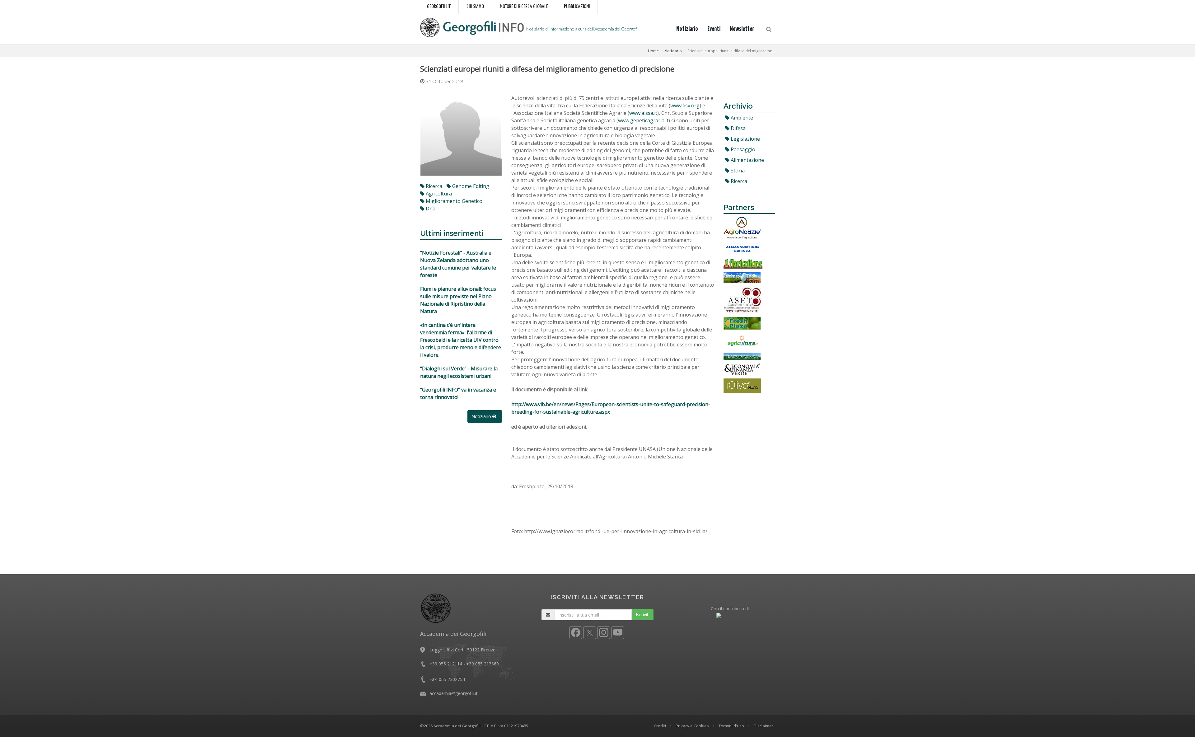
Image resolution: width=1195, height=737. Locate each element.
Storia (737, 170)
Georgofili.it (439, 6)
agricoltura (438, 193)
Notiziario (687, 29)
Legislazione (744, 138)
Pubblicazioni (577, 6)
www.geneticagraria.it (643, 120)
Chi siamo (475, 6)
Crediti (660, 726)
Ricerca (738, 181)
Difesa (737, 128)
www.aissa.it (643, 113)
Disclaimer (763, 726)
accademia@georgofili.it (453, 693)
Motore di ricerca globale (524, 6)
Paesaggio (742, 149)
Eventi (713, 29)
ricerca (433, 186)
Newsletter (742, 29)
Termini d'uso (731, 726)
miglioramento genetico (453, 201)
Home (653, 51)
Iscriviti (642, 614)
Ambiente (741, 117)
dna (429, 208)
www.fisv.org (685, 105)
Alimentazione (746, 160)
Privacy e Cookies (692, 726)
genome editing (470, 186)
